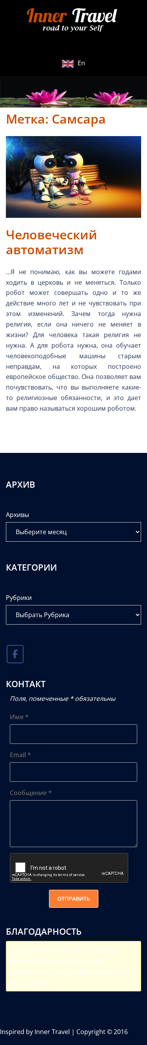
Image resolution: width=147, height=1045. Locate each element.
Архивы (17, 514)
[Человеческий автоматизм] (73, 176)
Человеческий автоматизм (51, 242)
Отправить (73, 898)
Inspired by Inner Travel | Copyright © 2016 (64, 1031)
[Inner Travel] (74, 20)
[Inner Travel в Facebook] (15, 654)
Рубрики (19, 597)
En (81, 63)
